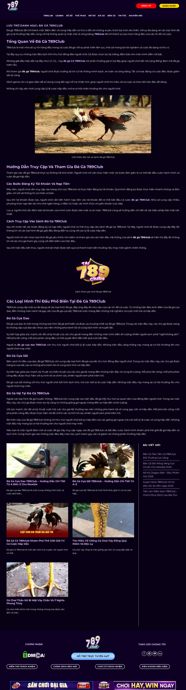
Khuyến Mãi (135, 16)
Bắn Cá (112, 16)
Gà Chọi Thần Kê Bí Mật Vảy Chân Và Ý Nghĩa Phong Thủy (35, 602)
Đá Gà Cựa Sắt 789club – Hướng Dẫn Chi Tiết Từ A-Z (103, 483)
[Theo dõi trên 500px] (160, 653)
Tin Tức (122, 16)
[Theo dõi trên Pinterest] (149, 653)
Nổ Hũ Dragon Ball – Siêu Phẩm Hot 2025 (161, 474)
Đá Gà (101, 16)
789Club (48, 16)
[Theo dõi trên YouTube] (154, 653)
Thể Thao (80, 16)
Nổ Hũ (91, 16)
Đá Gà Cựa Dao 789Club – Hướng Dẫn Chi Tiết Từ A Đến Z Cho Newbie (36, 483)
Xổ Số (69, 16)
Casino (60, 16)
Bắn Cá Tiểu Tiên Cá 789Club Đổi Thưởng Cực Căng (159, 456)
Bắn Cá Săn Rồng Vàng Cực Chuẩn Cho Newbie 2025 (159, 465)
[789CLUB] (21, 6)
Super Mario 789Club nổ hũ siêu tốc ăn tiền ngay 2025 (159, 484)
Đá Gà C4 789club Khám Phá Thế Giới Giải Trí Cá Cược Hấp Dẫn (36, 542)
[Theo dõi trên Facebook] (144, 653)
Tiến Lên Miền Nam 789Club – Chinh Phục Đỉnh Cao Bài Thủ (160, 493)
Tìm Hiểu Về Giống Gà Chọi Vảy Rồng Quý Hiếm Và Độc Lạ (100, 542)
